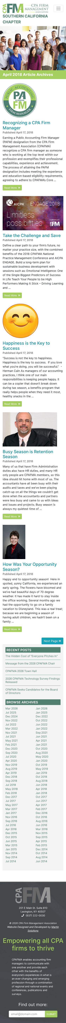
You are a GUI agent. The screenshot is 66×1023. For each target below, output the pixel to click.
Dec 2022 (42, 716)
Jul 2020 (10, 756)
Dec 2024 (11, 716)
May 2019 (42, 768)
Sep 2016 (11, 821)
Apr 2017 (41, 805)
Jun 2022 (41, 724)
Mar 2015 (11, 845)
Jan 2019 (41, 773)
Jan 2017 (11, 813)
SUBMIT (51, 1014)
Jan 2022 (41, 728)
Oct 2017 (41, 797)
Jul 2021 (10, 736)
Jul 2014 (10, 861)
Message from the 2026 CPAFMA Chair (30, 663)
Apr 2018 (41, 789)
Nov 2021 (11, 732)
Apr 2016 (11, 829)
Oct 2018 (41, 776)
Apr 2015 (41, 841)
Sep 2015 (41, 837)
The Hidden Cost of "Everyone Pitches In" (31, 656)
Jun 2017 (41, 801)
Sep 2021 (41, 732)
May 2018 (11, 789)
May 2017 (11, 805)
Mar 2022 (11, 728)
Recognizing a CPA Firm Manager (26, 125)
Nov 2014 (11, 853)
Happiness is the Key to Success (26, 346)
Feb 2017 (41, 809)
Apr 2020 (11, 760)
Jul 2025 (10, 712)
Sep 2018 (11, 780)
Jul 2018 (10, 785)
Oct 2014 (41, 853)
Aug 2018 (41, 780)
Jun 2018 (41, 785)
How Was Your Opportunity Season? (30, 567)
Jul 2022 (10, 724)
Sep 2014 (11, 857)
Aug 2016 (41, 821)
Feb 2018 (11, 793)
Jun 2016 (41, 825)
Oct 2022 (41, 720)
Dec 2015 (11, 833)
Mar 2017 (11, 809)
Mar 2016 (42, 829)
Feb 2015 (41, 845)
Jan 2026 (41, 708)
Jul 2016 (10, 825)
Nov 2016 (11, 817)
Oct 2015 (11, 837)
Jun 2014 (41, 861)
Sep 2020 (11, 752)
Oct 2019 (41, 764)
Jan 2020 (41, 760)
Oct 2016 (41, 817)
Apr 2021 (41, 740)
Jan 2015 (11, 849)
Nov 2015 (41, 833)
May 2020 (42, 756)
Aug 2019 (11, 768)
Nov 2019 (11, 764)
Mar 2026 (11, 708)
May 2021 (11, 740)
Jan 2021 (41, 744)
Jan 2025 (41, 712)
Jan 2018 (41, 793)
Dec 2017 (11, 797)
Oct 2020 (41, 748)
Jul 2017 (10, 801)
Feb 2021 (11, 744)
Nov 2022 (11, 720)
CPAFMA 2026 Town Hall (21, 671)
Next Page (51, 641)
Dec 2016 (41, 813)
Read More (11, 187)
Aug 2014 (42, 857)
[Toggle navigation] (58, 8)
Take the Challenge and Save (32, 235)
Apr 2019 (11, 773)
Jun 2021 (41, 736)
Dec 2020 (11, 748)
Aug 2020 (42, 752)
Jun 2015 (11, 841)
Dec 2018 (11, 776)
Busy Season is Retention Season (28, 454)
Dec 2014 (42, 849)
